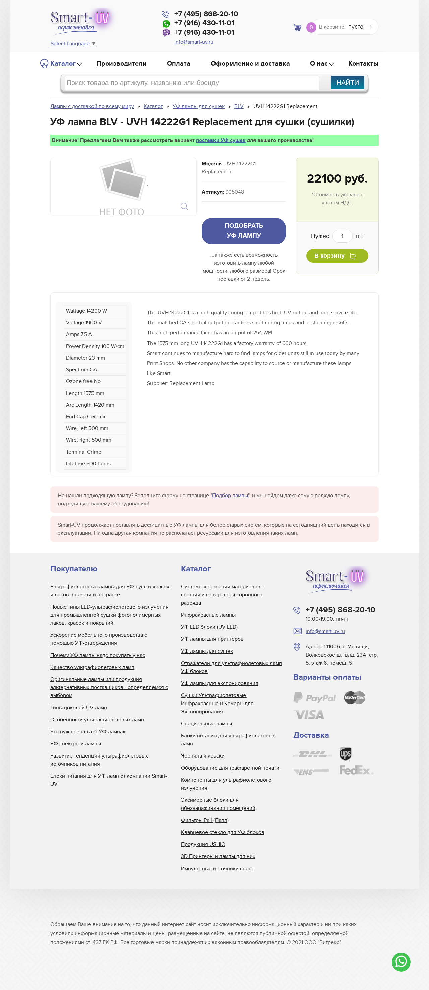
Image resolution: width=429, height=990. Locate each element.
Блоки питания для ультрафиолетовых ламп (228, 739)
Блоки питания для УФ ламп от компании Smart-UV (108, 780)
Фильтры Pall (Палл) (205, 820)
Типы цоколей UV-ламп (78, 707)
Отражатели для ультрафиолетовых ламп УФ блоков (231, 667)
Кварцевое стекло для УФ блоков (222, 832)
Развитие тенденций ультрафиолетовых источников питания (99, 759)
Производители (121, 64)
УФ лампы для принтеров (212, 639)
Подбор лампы (230, 495)
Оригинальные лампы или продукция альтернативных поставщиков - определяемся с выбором (109, 687)
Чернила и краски (203, 755)
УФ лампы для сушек (207, 651)
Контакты (363, 64)
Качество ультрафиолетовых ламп (92, 667)
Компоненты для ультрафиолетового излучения (226, 784)
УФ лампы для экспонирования (219, 683)
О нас (319, 64)
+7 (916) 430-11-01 (204, 23)
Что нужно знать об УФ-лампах (87, 731)
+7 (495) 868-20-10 (206, 14)
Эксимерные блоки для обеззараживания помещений (218, 804)
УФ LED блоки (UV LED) (209, 627)
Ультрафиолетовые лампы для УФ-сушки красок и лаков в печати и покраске (109, 590)
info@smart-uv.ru (193, 42)
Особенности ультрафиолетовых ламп (97, 719)
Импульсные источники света (217, 868)
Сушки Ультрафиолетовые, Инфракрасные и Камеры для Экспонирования (217, 703)
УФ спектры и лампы (75, 743)
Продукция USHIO (203, 844)
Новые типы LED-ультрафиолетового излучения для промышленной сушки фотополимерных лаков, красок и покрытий (109, 615)
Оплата (178, 64)
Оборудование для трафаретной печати (230, 768)
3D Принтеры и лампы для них (218, 856)
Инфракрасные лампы (208, 615)
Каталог (63, 64)
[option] (123, 187)
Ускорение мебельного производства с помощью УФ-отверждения (98, 639)
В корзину (329, 255)
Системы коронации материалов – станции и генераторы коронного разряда (223, 594)
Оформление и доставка (250, 64)
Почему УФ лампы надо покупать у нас (97, 655)
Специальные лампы (206, 723)
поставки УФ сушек (221, 140)
